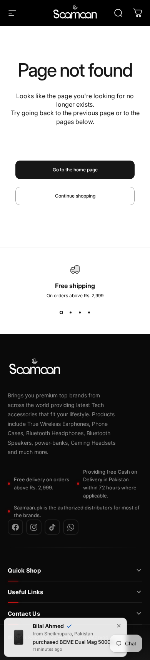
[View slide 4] (88, 312)
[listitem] (15, 527)
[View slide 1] (61, 312)
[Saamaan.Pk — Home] (35, 368)
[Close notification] (118, 625)
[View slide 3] (79, 312)
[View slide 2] (70, 312)
